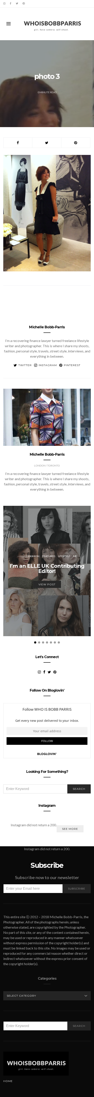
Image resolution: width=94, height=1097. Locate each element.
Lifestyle (64, 556)
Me (75, 556)
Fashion (33, 556)
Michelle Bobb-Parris (47, 327)
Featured (48, 556)
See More (70, 828)
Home (8, 1081)
